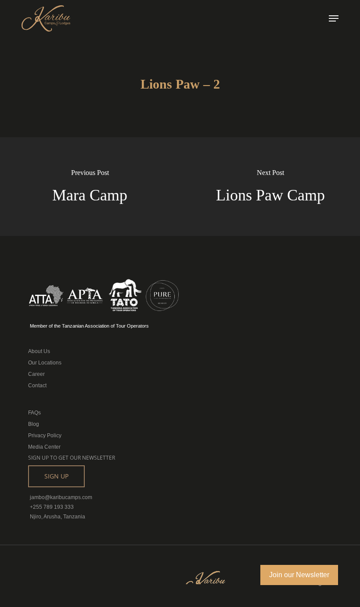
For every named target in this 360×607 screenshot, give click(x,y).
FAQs (34, 413)
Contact (37, 385)
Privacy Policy (44, 435)
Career (36, 374)
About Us (39, 351)
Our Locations (44, 363)
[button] (333, 18)
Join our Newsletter (299, 574)
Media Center (44, 447)
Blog (33, 424)
